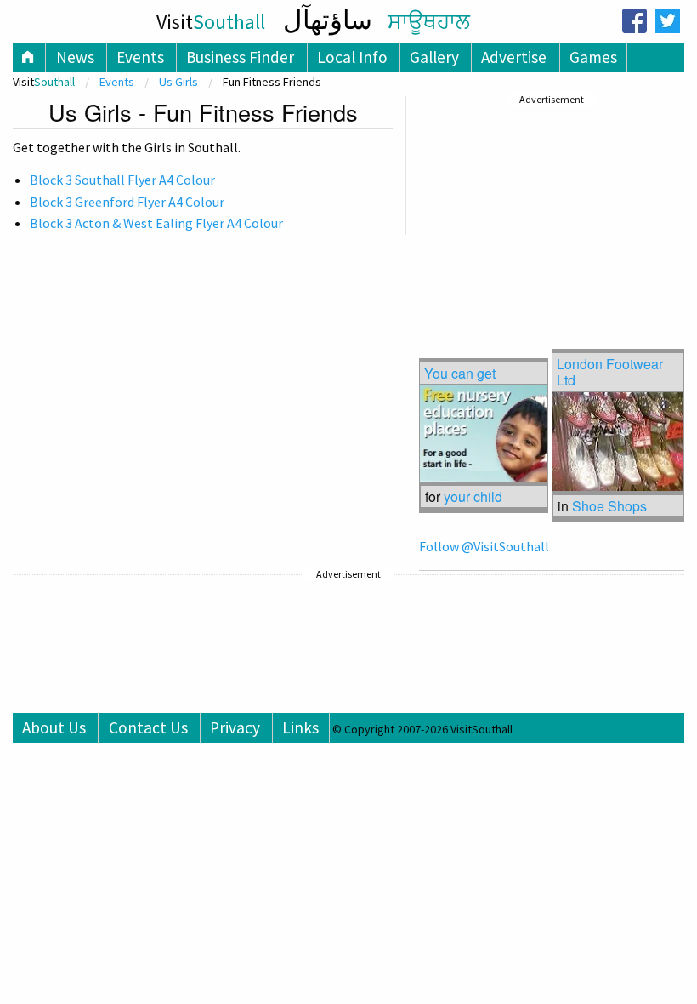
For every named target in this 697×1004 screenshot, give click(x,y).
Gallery (434, 57)
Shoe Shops (609, 506)
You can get (460, 373)
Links (300, 727)
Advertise (514, 57)
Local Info (352, 57)
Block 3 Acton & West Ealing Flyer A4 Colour (156, 222)
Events (140, 57)
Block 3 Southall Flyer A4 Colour (122, 179)
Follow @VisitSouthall (484, 546)
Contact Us (148, 727)
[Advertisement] (546, 217)
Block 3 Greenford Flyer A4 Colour (127, 201)
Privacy (235, 727)
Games (593, 57)
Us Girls (178, 81)
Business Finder (240, 57)
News (75, 57)
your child (473, 496)
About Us (54, 727)
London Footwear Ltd (610, 372)
